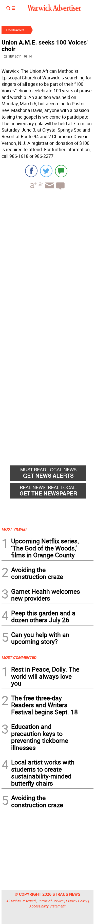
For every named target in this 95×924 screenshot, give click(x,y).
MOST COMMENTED (19, 657)
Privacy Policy (76, 901)
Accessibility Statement (47, 906)
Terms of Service (51, 901)
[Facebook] (31, 171)
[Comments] (61, 171)
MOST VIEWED (14, 529)
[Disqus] (47, 258)
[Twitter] (46, 171)
